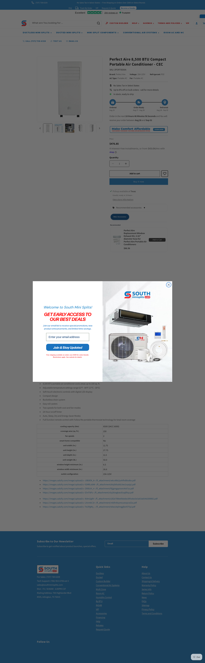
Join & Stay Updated (67, 347)
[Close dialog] (168, 284)
